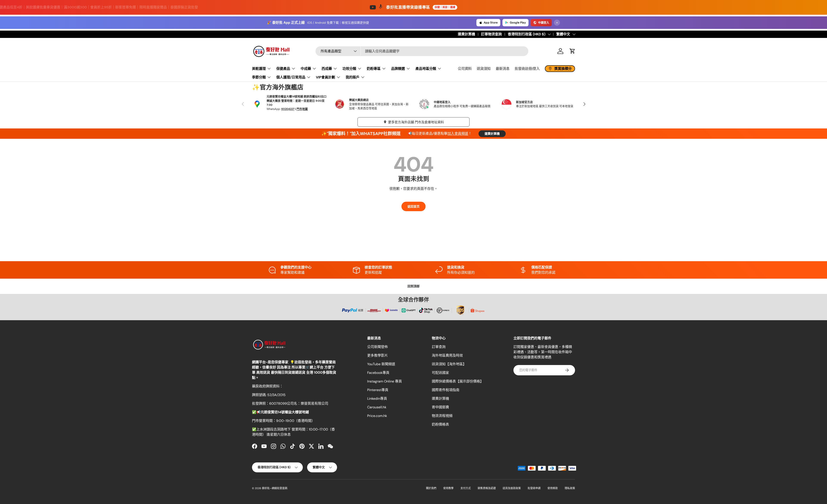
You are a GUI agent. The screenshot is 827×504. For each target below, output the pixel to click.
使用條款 (552, 488)
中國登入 (543, 22)
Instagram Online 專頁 (384, 381)
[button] (572, 51)
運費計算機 (466, 34)
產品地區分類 (425, 68)
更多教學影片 (377, 355)
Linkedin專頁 (377, 398)
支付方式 (465, 488)
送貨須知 (484, 68)
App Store (491, 22)
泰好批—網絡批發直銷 (274, 488)
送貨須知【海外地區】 (449, 364)
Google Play (518, 22)
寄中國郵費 (440, 407)
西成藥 (327, 68)
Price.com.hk (377, 415)
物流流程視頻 (442, 415)
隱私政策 (570, 488)
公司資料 (465, 68)
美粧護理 (259, 68)
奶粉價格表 (440, 424)
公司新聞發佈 (377, 347)
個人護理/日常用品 (290, 77)
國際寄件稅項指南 (445, 390)
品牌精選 (398, 68)
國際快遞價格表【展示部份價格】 (457, 381)
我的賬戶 (352, 77)
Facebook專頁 (378, 372)
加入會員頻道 (458, 133)
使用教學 (448, 488)
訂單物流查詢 (491, 34)
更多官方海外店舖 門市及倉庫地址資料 (416, 122)
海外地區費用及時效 (447, 355)
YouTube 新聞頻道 (381, 364)
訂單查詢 (439, 347)
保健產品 (283, 68)
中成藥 (306, 68)
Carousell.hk (376, 407)
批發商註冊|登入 (527, 68)
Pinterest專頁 (377, 390)
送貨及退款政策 (512, 488)
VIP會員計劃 (325, 77)
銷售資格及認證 (487, 488)
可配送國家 (440, 372)
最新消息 (503, 68)
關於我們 (431, 488)
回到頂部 (413, 286)
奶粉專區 (374, 68)
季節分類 (259, 77)
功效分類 (349, 68)
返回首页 (413, 206)
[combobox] (422, 51)
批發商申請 (534, 488)
